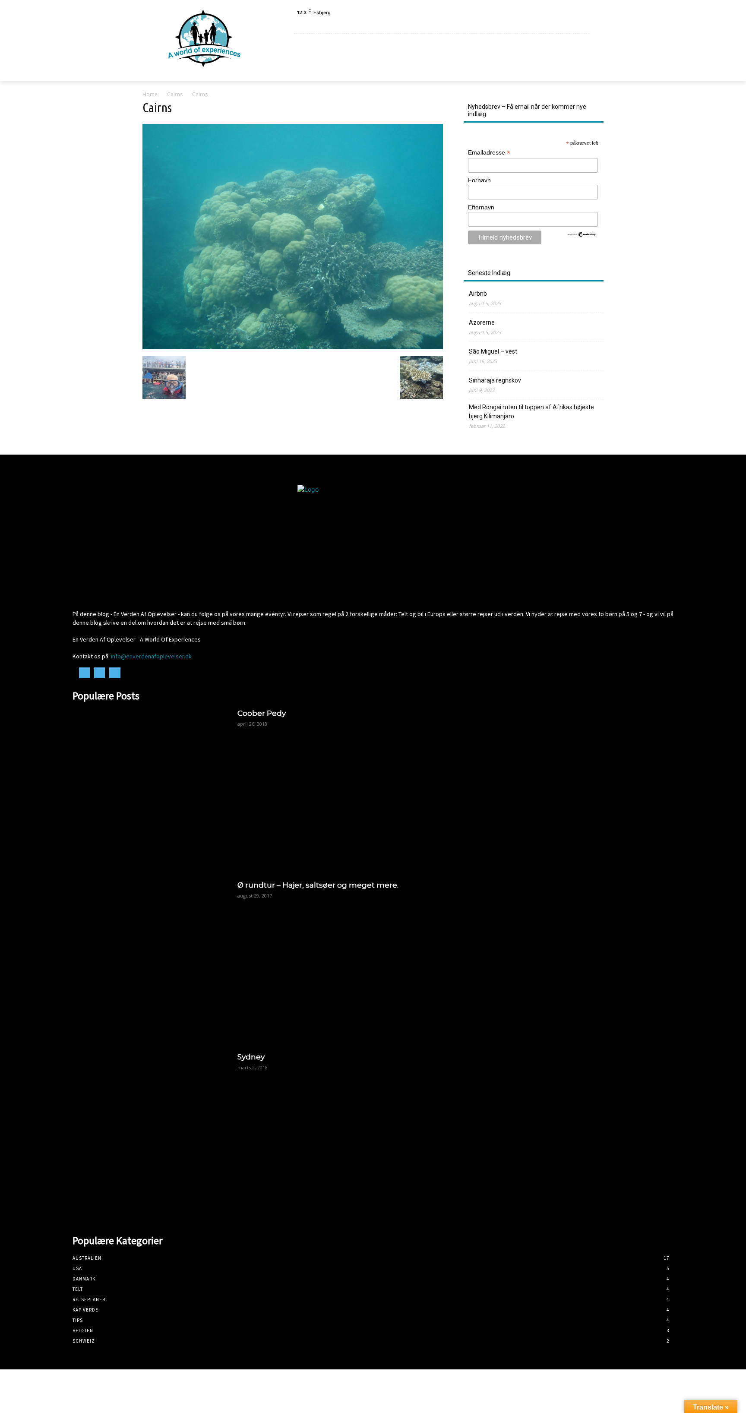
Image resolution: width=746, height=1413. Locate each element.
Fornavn (479, 180)
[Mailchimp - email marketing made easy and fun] (582, 235)
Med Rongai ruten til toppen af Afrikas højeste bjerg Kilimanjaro (531, 412)
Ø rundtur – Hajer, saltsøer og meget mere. (317, 885)
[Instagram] (578, 23)
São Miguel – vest (493, 351)
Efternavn (481, 207)
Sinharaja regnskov (495, 380)
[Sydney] (151, 1130)
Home (150, 94)
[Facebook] (569, 23)
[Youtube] (588, 23)
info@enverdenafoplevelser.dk (151, 656)
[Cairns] (292, 347)
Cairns (175, 94)
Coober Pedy (261, 713)
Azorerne (482, 322)
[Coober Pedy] (151, 786)
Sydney (251, 1057)
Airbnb (478, 293)
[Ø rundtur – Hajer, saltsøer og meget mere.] (151, 958)
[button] (579, 69)
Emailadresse (489, 153)
